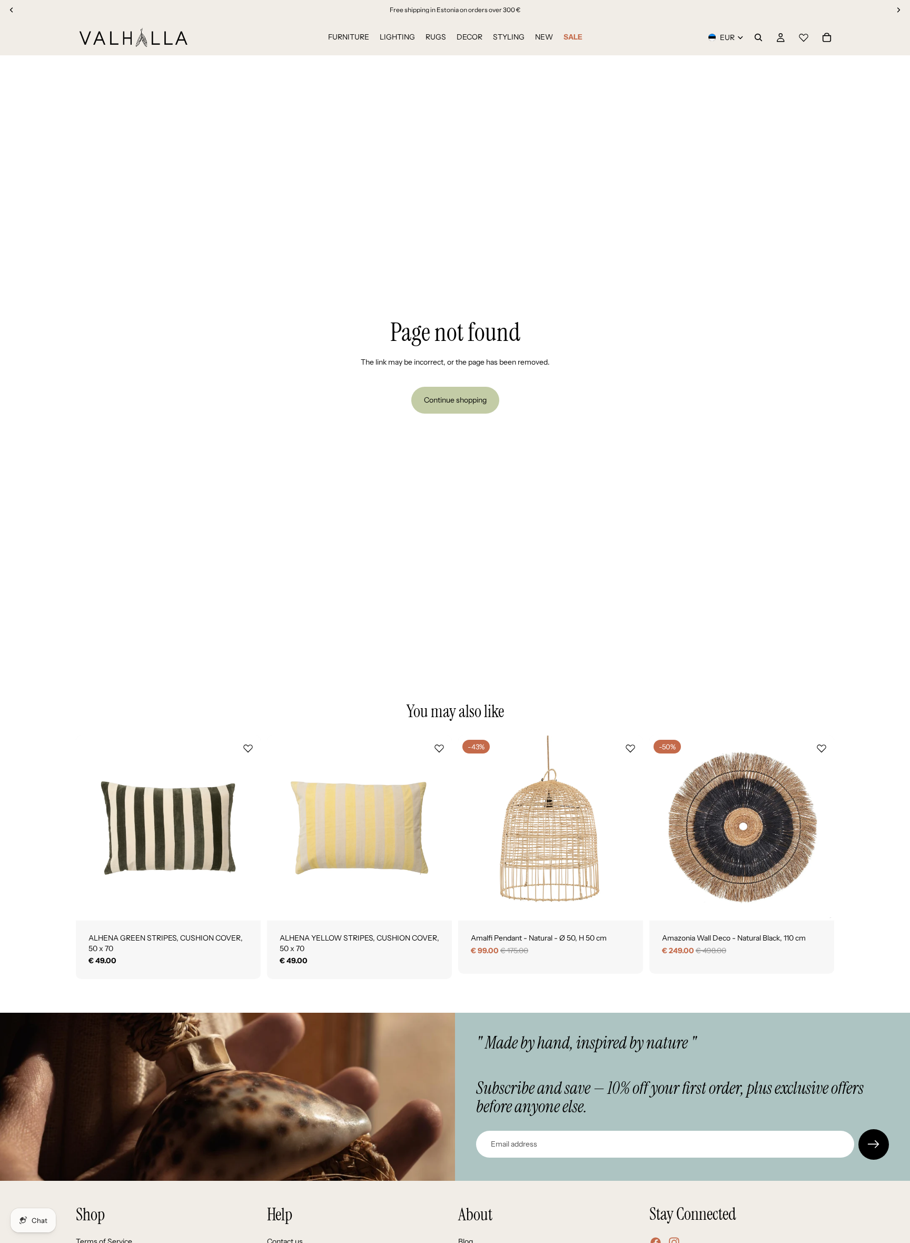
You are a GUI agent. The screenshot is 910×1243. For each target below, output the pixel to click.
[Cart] (826, 37)
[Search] (758, 37)
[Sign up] (873, 1144)
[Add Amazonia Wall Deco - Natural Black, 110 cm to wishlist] (821, 748)
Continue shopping (455, 400)
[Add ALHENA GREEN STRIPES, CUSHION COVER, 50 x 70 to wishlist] (248, 748)
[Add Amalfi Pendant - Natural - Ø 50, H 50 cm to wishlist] (630, 748)
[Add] (244, 904)
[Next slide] (245, 828)
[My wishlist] (803, 35)
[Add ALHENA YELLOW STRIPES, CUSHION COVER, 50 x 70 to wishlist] (439, 748)
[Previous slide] (91, 828)
